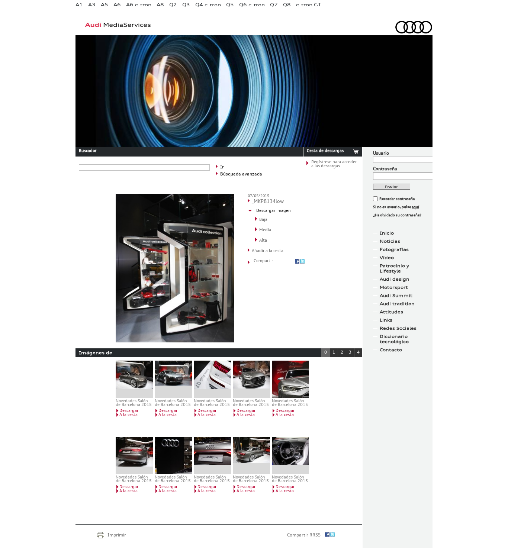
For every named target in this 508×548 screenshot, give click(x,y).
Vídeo (387, 257)
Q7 (274, 4)
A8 (160, 4)
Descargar (128, 411)
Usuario (381, 153)
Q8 (287, 4)
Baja (263, 220)
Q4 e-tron (208, 4)
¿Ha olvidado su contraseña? (397, 215)
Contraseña (385, 169)
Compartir (263, 261)
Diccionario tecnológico (394, 339)
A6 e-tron (138, 4)
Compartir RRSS (304, 535)
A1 (79, 4)
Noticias (390, 241)
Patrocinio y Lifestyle (394, 268)
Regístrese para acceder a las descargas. (334, 164)
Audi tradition (397, 303)
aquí (415, 207)
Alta (263, 241)
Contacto (391, 349)
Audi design (394, 279)
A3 (92, 4)
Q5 (230, 4)
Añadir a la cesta (267, 251)
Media (265, 230)
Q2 (173, 4)
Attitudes (391, 312)
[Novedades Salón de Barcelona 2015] (134, 379)
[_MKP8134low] (175, 341)
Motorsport (394, 287)
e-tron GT (308, 4)
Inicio (387, 233)
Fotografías (394, 249)
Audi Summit (396, 295)
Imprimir (116, 535)
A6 (117, 4)
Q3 (186, 4)
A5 (104, 4)
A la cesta (128, 415)
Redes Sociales (398, 328)
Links (386, 320)
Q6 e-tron (252, 4)
